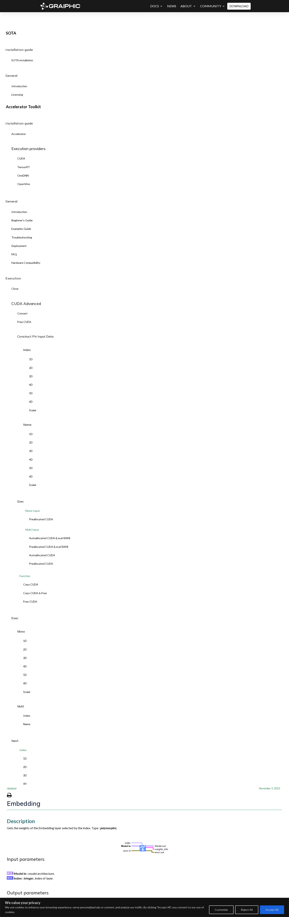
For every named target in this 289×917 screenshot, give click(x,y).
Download (239, 6)
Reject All (247, 909)
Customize (221, 909)
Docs (154, 6)
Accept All (272, 909)
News (171, 6)
